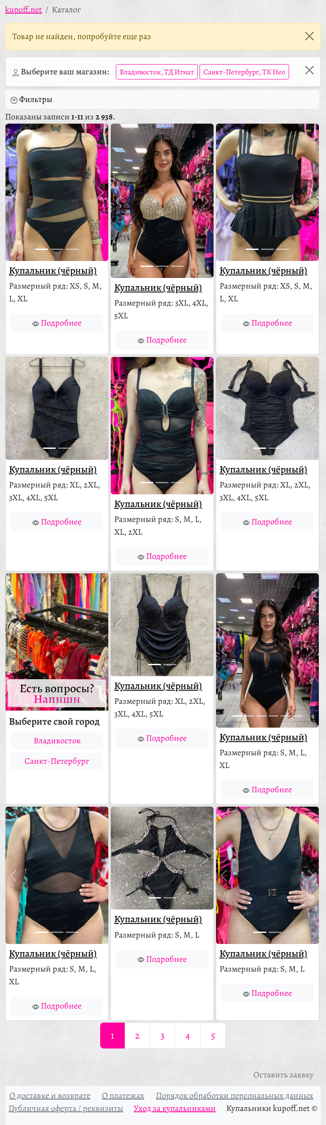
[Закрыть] (309, 36)
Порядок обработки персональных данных (234, 1095)
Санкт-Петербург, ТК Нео (244, 72)
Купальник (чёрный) (53, 270)
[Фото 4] (273, 716)
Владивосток (57, 740)
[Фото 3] (72, 249)
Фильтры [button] (35, 99)
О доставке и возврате (49, 1095)
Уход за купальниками (175, 1108)
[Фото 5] (285, 716)
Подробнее (61, 323)
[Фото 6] (297, 716)
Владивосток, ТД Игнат (157, 72)
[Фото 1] (41, 249)
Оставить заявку (283, 1074)
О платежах (123, 1095)
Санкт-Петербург (57, 761)
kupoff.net (23, 9)
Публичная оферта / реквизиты (65, 1108)
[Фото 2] (57, 249)
